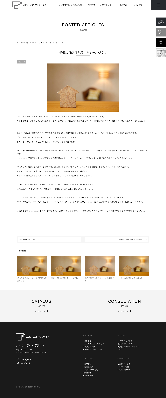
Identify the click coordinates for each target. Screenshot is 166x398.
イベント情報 (123, 367)
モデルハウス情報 (91, 370)
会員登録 (161, 42)
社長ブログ (160, 52)
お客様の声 (88, 367)
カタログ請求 (138, 5)
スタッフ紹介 (89, 346)
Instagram (26, 359)
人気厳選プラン (106, 5)
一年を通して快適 (125, 341)
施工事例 (92, 5)
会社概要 (87, 341)
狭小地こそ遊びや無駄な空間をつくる (133, 239)
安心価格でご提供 (125, 344)
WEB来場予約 (161, 22)
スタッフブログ (124, 370)
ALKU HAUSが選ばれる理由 (71, 5)
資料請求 (87, 372)
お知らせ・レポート (126, 364)
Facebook (26, 363)
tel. (30, 346)
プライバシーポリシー (93, 349)
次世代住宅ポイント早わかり (30, 239)
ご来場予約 (122, 5)
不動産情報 (88, 375)
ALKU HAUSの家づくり (94, 344)
